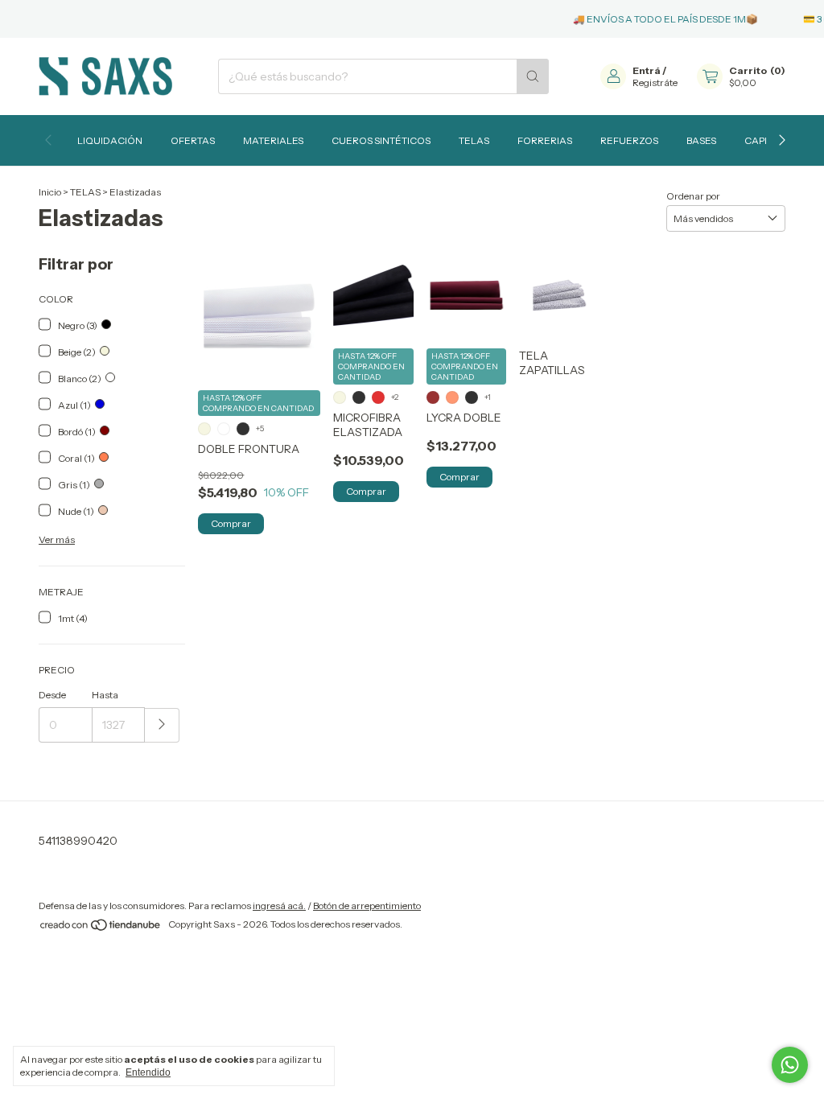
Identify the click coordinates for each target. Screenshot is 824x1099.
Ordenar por (693, 196)
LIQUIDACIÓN (109, 140)
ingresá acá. (279, 905)
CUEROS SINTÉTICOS (381, 140)
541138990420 (78, 841)
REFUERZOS (629, 140)
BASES (701, 140)
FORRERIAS (544, 140)
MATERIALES (273, 140)
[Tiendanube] (101, 928)
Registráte (655, 82)
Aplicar (162, 725)
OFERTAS (193, 140)
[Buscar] (533, 76)
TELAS (474, 140)
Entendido (148, 1072)
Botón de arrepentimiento (367, 905)
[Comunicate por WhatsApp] (790, 1065)
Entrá (646, 70)
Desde (52, 695)
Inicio (50, 192)
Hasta (105, 695)
